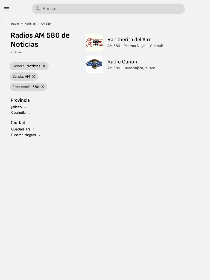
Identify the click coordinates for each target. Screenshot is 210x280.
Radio (15, 23)
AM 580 (46, 23)
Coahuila (18, 112)
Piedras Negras (23, 135)
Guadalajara (21, 129)
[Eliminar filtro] (44, 66)
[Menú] (6, 8)
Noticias (30, 23)
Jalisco (16, 107)
